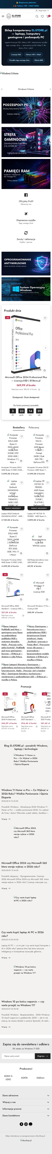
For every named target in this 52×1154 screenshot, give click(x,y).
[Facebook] (21, 1124)
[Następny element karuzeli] (49, 1077)
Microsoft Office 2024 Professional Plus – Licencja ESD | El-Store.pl (26, 379)
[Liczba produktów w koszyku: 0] (47, 16)
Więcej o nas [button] (9, 1102)
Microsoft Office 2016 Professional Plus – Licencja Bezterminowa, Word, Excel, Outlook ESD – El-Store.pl (9, 718)
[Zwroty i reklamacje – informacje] (26, 238)
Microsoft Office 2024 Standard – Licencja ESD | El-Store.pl (12, 607)
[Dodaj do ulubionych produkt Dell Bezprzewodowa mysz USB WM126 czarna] (47, 529)
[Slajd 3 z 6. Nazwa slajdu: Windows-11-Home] (26, 79)
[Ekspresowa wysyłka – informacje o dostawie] (26, 219)
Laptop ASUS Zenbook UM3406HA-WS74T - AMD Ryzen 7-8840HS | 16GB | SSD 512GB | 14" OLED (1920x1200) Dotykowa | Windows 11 (12, 514)
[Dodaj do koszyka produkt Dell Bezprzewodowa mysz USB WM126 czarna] (47, 553)
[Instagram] (26, 1124)
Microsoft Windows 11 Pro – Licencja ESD (39, 607)
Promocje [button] (26, 687)
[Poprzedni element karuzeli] (3, 1077)
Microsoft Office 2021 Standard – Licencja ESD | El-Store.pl (28, 718)
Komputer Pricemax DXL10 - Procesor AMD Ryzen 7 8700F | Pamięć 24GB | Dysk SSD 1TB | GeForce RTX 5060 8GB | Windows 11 (39, 468)
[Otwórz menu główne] (3, 16)
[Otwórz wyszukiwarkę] (37, 16)
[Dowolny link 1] (30, 1124)
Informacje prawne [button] (12, 1109)
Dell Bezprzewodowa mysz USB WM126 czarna (38, 561)
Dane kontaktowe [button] (11, 1115)
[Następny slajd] (50, 89)
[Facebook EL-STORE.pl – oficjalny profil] (26, 200)
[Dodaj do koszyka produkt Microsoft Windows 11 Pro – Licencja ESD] (47, 599)
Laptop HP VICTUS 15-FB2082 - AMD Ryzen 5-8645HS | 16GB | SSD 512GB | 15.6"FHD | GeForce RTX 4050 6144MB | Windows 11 (38, 514)
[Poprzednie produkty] (6, 702)
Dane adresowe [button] (10, 1095)
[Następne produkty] (45, 702)
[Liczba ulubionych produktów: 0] (42, 16)
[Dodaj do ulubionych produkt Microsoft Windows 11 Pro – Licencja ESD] (47, 575)
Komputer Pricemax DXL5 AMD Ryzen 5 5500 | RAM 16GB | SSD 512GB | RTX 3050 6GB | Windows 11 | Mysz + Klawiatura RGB (12, 468)
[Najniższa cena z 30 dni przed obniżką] (39, 389)
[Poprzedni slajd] (2, 89)
